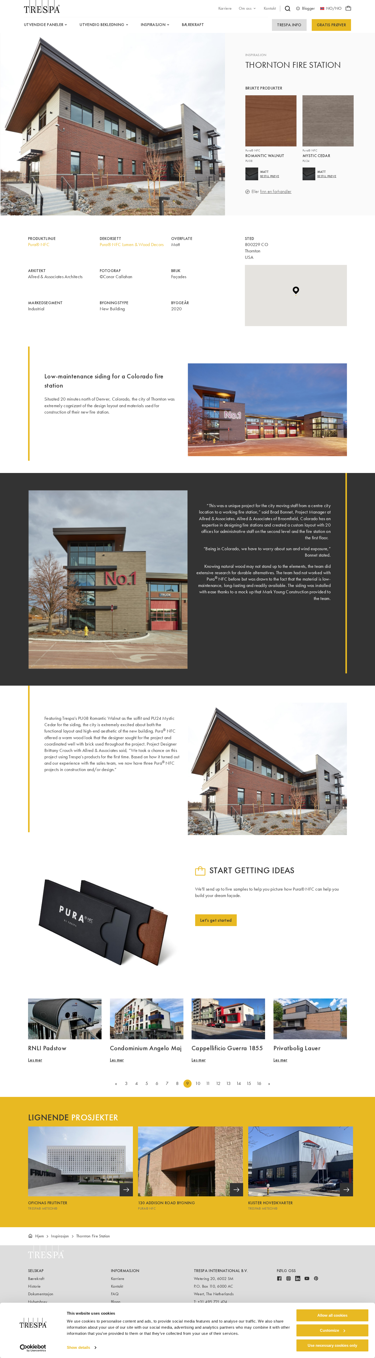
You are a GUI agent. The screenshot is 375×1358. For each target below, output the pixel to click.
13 (228, 1083)
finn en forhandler (276, 191)
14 (238, 1083)
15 (248, 1083)
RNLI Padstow (47, 1048)
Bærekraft (36, 1278)
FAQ (115, 1293)
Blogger (308, 8)
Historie (34, 1286)
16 (259, 1083)
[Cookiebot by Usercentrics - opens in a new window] (33, 1348)
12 (218, 1083)
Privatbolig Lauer (296, 1048)
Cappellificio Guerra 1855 (227, 1048)
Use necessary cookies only (332, 1345)
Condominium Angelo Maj (146, 1048)
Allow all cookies (332, 1315)
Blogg (115, 1301)
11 (208, 1083)
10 (197, 1083)
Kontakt (117, 1286)
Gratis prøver (331, 25)
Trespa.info (289, 25)
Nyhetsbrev (37, 1301)
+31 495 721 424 (212, 1301)
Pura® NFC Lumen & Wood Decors (132, 244)
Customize (329, 1330)
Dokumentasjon (40, 1293)
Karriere (117, 1278)
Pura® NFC (38, 244)
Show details (78, 1348)
